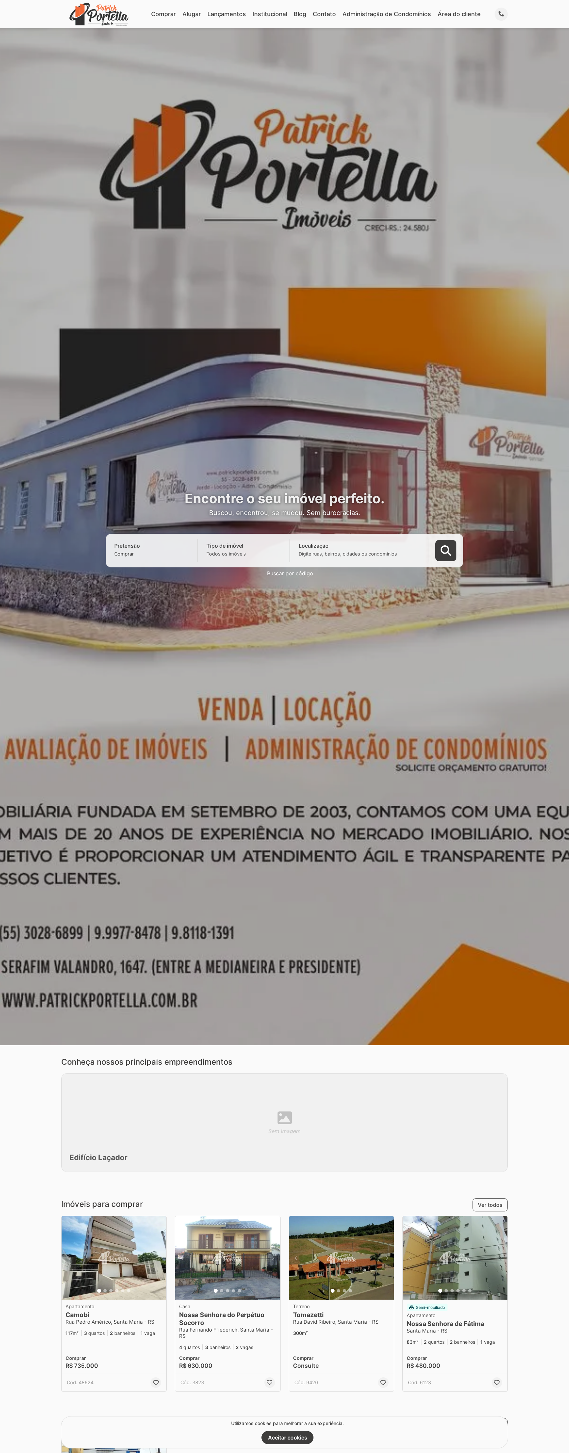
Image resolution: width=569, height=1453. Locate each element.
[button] (114, 1258)
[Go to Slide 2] (105, 1290)
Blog (300, 14)
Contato (324, 14)
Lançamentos (226, 14)
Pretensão (127, 545)
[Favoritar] (155, 1382)
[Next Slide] (159, 1258)
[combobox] (135, 554)
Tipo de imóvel (224, 545)
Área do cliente (459, 14)
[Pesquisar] (445, 550)
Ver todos (490, 1205)
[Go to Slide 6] (128, 1290)
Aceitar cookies (287, 1437)
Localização (314, 545)
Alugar (191, 14)
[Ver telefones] (501, 14)
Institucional (270, 14)
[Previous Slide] (68, 1258)
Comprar (163, 14)
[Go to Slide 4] (117, 1290)
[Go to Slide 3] (111, 1290)
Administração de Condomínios (386, 14)
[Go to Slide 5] (122, 1290)
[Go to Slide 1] (99, 1291)
